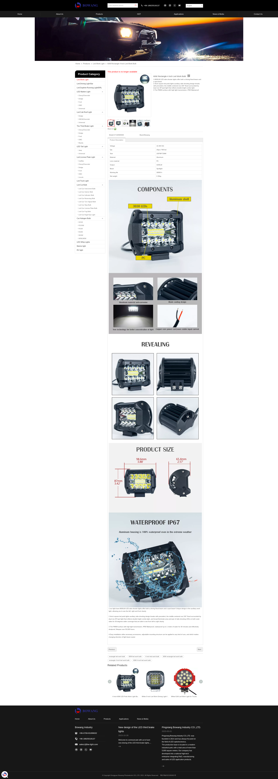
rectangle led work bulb (117, 656)
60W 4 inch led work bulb (142, 660)
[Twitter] (174, 5)
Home (77, 719)
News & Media (142, 719)
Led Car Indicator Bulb (86, 195)
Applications (124, 719)
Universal (82, 108)
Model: (111, 135)
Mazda (81, 143)
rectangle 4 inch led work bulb (119, 660)
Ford (80, 102)
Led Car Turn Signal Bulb (87, 202)
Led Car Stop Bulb (85, 205)
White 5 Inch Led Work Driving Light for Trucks (126, 696)
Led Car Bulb (82, 185)
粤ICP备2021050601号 (168, 775)
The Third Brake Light (85, 126)
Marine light (81, 246)
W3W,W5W (82, 238)
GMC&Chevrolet (84, 119)
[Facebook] (165, 5)
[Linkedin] (170, 5)
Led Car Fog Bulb (85, 211)
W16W (81, 235)
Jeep (80, 150)
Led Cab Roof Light (84, 112)
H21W (81, 222)
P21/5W (81, 225)
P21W (81, 229)
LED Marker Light (83, 92)
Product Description (116, 140)
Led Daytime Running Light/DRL (89, 88)
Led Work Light (82, 80)
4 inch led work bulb (152, 656)
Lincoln (81, 177)
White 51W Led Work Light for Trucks (154, 696)
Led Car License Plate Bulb (88, 208)
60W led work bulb (135, 656)
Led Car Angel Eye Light (87, 215)
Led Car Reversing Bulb (87, 198)
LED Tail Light (82, 146)
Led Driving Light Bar (85, 84)
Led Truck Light (83, 181)
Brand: (142, 135)
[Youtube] (179, 5)
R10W (81, 232)
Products (107, 719)
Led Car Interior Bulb (86, 192)
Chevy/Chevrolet (84, 95)
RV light (80, 250)
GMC (80, 105)
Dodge (81, 99)
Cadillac (81, 161)
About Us (91, 719)
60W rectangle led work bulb (173, 656)
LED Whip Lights (83, 242)
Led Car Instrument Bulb (87, 189)
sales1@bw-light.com (88, 744)
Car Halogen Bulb (84, 218)
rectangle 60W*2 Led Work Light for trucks (184, 696)
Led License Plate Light (86, 157)
